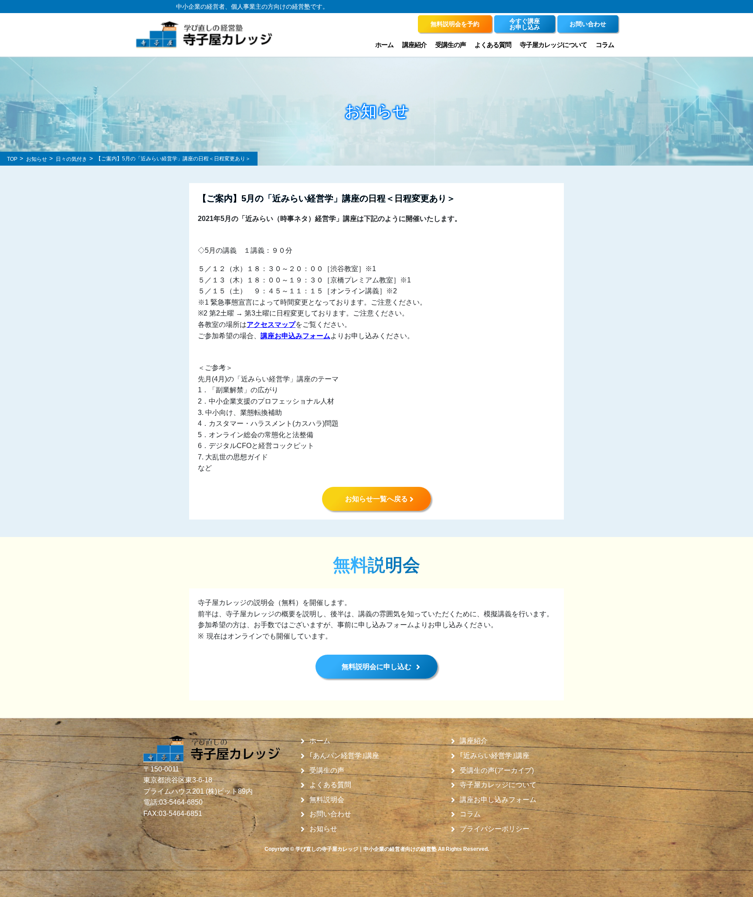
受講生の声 (326, 770)
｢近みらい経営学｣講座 (494, 755)
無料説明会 (326, 799)
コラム (605, 44)
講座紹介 (474, 740)
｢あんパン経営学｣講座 (344, 755)
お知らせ (323, 829)
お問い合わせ (330, 814)
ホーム (384, 44)
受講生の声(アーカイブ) (497, 770)
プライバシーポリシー (494, 829)
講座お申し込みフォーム (498, 799)
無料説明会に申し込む (376, 666)
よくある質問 (493, 44)
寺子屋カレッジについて (498, 784)
